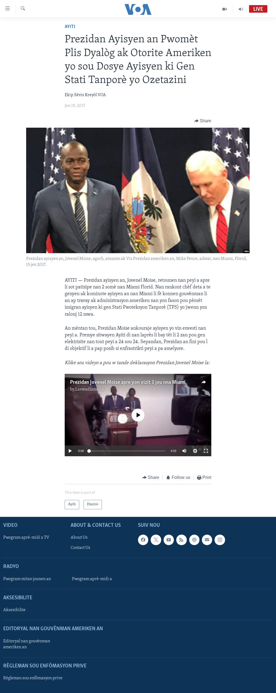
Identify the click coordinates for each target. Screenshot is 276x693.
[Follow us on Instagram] (220, 540)
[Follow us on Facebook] (143, 540)
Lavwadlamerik (89, 389)
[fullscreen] (206, 450)
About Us (79, 537)
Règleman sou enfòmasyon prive (33, 678)
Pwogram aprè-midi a (92, 579)
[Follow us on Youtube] (169, 540)
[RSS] (181, 540)
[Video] (224, 9)
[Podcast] (194, 540)
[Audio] (241, 9)
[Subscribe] (207, 540)
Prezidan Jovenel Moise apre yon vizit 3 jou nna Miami (127, 382)
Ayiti (70, 27)
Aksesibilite (14, 610)
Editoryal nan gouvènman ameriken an (26, 644)
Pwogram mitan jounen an (27, 579)
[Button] (203, 120)
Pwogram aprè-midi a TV (26, 537)
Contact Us (80, 548)
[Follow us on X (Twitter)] (156, 540)
